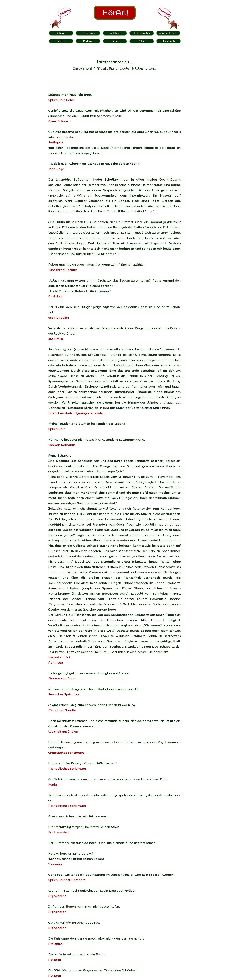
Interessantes (142, 33)
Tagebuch (169, 41)
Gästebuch (115, 33)
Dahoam (61, 33)
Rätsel (141, 41)
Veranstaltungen (169, 33)
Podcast (88, 41)
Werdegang (88, 33)
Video (61, 41)
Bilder (114, 41)
